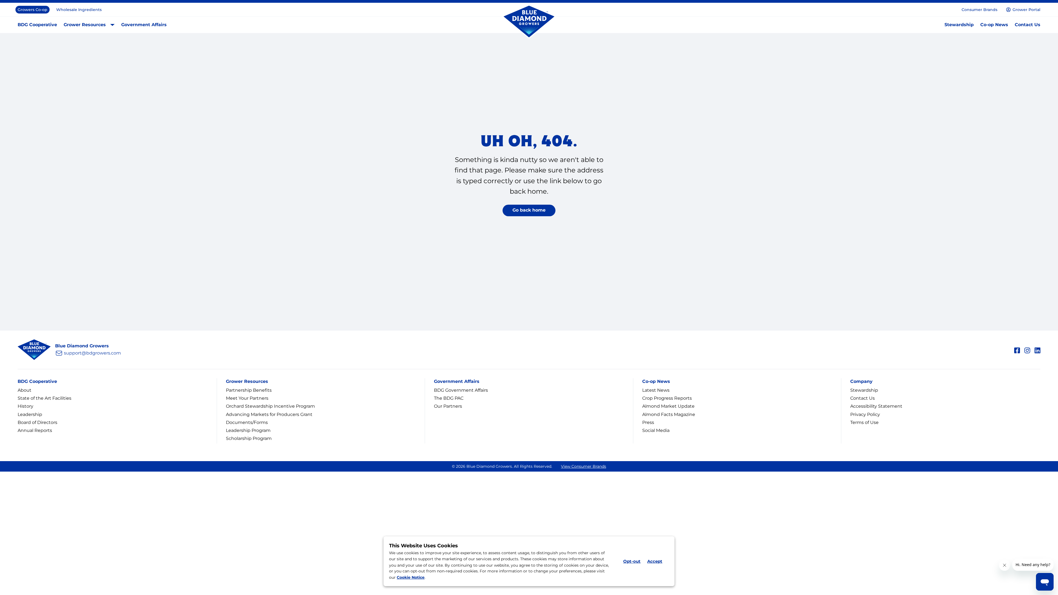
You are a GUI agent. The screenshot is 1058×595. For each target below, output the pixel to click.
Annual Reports (35, 430)
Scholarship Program (249, 438)
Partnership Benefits (249, 390)
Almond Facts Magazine (668, 414)
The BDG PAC (448, 398)
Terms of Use (864, 422)
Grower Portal (1026, 9)
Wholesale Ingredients (79, 9)
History (25, 406)
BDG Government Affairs (461, 390)
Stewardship (959, 24)
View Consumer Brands (583, 466)
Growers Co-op (32, 9)
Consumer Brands (979, 9)
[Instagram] (1027, 349)
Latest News (656, 390)
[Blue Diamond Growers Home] (529, 21)
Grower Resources (85, 24)
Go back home (529, 210)
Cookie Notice (411, 577)
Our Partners (448, 406)
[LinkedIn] (1037, 349)
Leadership (30, 414)
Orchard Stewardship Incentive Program (270, 406)
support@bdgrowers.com (92, 353)
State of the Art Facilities (44, 398)
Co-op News (994, 24)
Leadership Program (248, 430)
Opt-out (632, 561)
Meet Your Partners (247, 398)
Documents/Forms (247, 422)
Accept (654, 561)
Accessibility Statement (876, 406)
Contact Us (1027, 24)
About (24, 390)
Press (648, 422)
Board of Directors (37, 422)
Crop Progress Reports (667, 398)
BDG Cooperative (37, 24)
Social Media (656, 430)
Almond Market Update (668, 406)
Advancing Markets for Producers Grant (269, 414)
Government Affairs (144, 24)
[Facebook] (1017, 349)
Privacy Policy (865, 414)
